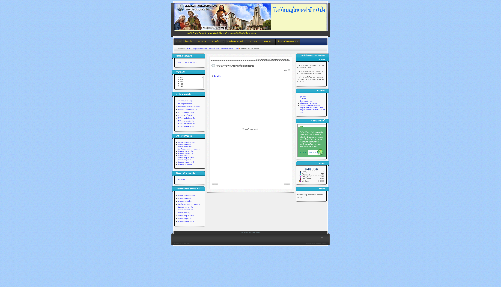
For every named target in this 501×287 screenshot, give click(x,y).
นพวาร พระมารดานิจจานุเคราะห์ (189, 107)
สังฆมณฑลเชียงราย (185, 164)
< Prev (215, 184)
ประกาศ (253, 41)
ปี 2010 (180, 77)
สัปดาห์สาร (216, 41)
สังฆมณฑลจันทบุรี (184, 144)
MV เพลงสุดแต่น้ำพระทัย (186, 124)
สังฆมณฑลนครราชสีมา (186, 151)
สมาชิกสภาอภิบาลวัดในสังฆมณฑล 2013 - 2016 (224, 48)
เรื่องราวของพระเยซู (185, 101)
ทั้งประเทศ (181, 180)
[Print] (285, 71)
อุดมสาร (303, 97)
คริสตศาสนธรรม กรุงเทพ (308, 103)
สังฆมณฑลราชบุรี (184, 155)
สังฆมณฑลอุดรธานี (184, 160)
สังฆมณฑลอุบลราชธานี (186, 162)
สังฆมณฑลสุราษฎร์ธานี (186, 158)
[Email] (289, 71)
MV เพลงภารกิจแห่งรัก (185, 115)
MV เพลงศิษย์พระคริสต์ (186, 127)
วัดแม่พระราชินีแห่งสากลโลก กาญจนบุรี (235, 66)
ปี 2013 (180, 84)
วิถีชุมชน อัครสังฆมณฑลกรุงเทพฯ (311, 108)
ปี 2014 (180, 86)
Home (178, 41)
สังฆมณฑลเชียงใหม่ (185, 147)
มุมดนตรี (303, 99)
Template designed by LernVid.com (316, 243)
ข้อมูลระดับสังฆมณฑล (287, 41)
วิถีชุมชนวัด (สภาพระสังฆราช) (310, 105)
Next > (287, 184)
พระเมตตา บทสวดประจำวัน (187, 109)
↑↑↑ (321, 237)
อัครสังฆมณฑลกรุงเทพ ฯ (186, 142)
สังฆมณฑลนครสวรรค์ (185, 153)
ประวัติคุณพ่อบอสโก (185, 104)
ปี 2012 (180, 82)
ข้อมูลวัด (188, 41)
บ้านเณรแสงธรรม (306, 101)
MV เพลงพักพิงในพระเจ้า (186, 118)
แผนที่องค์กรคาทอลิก (235, 41)
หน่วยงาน (202, 41)
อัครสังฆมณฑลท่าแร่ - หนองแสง (189, 149)
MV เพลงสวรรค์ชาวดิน (186, 121)
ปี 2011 (180, 79)
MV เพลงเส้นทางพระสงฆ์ (186, 112)
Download (267, 41)
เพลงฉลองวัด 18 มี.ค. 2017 (187, 63)
